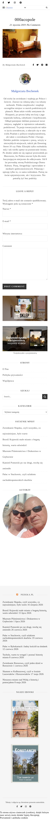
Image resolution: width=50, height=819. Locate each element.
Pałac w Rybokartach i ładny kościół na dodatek (25, 646)
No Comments (33, 25)
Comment (7, 246)
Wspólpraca (8, 381)
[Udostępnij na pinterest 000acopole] (42, 65)
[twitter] (9, 3)
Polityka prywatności (13, 375)
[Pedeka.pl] (9, 7)
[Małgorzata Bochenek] (25, 84)
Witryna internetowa (12, 233)
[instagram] (15, 3)
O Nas (6, 369)
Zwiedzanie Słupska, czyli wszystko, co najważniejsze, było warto (21, 603)
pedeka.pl (27, 595)
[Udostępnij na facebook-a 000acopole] (33, 65)
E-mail (7, 221)
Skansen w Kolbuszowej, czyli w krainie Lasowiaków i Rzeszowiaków (22, 672)
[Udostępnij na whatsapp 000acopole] (46, 65)
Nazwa (7, 209)
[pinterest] (21, 3)
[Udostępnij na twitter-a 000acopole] (38, 65)
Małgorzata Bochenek (15, 65)
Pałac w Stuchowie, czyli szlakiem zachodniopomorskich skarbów (19, 636)
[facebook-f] (3, 3)
